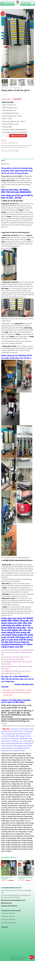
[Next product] (2, 95)
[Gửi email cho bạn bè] (11, 150)
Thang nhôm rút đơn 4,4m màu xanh (25, 878)
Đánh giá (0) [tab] (5, 164)
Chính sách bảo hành (8, 913)
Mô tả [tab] (3, 160)
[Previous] (3, 43)
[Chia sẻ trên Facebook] (5, 150)
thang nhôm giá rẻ (15, 145)
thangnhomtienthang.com (18, 721)
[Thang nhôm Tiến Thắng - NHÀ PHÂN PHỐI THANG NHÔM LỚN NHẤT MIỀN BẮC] (17, 3)
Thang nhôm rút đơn (15, 87)
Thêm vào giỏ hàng (18, 136)
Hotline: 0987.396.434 (9, 906)
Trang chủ (4, 87)
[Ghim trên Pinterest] (14, 150)
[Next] (31, 43)
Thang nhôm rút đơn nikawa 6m (7, 878)
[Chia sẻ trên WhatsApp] (2, 150)
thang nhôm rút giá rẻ (22, 147)
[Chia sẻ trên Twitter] (8, 150)
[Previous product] (6, 95)
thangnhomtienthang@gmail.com (14, 900)
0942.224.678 (7, 903)
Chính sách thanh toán (8, 919)
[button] (2, 3)
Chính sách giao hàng (8, 922)
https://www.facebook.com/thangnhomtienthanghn (18, 726)
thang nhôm (7, 145)
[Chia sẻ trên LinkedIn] (17, 150)
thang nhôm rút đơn (10, 147)
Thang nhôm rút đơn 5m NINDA (11, 176)
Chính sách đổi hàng (7, 916)
